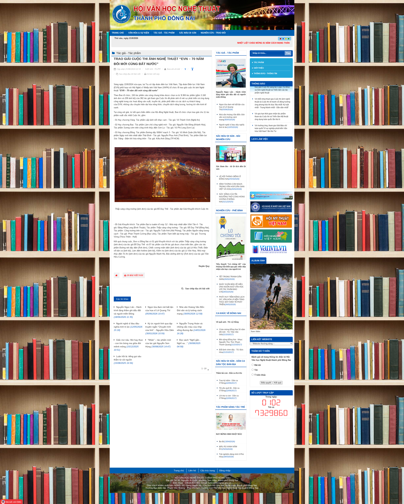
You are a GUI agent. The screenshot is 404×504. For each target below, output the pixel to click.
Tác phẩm (259, 62)
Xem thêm (255, 294)
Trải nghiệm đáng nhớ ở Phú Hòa (231, 455)
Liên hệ (192, 470)
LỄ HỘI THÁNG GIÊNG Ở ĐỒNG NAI (230, 177)
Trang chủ (118, 33)
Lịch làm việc (260, 139)
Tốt (256, 333)
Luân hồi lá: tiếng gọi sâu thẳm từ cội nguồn (127, 359)
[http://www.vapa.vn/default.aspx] (271, 207)
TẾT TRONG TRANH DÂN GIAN (230, 278)
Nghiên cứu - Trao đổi (213, 33)
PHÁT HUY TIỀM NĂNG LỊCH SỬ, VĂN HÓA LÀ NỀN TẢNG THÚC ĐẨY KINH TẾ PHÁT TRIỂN (231, 301)
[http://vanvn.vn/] (271, 249)
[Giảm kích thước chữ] (185, 69)
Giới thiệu (259, 68)
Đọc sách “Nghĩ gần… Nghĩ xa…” (189, 343)
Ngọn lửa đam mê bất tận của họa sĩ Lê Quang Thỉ (159, 310)
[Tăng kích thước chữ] (192, 69)
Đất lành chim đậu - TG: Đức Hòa (231, 351)
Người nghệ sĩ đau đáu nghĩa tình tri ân (128, 326)
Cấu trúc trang (207, 470)
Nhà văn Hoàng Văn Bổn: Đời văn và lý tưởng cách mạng (191, 310)
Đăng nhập (224, 470)
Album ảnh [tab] (258, 260)
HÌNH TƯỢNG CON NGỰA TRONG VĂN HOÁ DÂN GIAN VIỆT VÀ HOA (231, 186)
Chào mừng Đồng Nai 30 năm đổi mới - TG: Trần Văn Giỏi (232, 332)
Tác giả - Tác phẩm (164, 33)
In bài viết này (153, 74)
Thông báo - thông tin (265, 73)
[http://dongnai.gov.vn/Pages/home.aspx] (271, 196)
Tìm (288, 53)
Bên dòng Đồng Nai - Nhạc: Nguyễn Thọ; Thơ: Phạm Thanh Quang (231, 342)
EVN (120, 104)
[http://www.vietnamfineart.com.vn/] (271, 221)
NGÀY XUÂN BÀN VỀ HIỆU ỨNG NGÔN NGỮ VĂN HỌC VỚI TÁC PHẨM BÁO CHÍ (231, 288)
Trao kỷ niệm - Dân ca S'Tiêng (228, 381)
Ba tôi (227, 441)
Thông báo (258, 83)
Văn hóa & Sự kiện (138, 33)
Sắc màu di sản (187, 33)
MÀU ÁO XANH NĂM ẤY (228, 448)
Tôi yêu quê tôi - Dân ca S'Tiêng (229, 389)
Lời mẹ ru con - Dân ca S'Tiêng (229, 397)
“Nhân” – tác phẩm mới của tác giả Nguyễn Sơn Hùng (158, 343)
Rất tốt (257, 328)
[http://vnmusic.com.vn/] (271, 236)
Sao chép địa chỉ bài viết (129, 74)
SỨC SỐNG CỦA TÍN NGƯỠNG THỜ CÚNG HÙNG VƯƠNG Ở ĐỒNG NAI (232, 198)
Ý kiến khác (260, 338)
